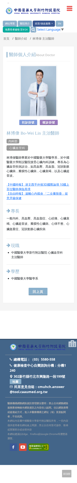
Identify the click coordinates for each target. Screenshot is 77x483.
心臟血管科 (17, 148)
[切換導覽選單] (69, 8)
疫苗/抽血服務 (43, 23)
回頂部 (66, 473)
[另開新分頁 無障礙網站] (38, 447)
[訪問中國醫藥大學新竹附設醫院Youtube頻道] (23, 447)
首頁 (6, 38)
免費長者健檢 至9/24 (16, 29)
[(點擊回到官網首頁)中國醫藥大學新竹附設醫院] (38, 347)
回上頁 (38, 291)
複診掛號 (48, 122)
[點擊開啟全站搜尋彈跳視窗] (33, 29)
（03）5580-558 (42, 359)
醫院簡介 (25, 23)
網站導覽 (10, 23)
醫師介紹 (21, 38)
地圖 (15, 382)
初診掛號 (28, 122)
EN (59, 23)
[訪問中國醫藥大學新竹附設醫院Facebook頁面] (13, 447)
